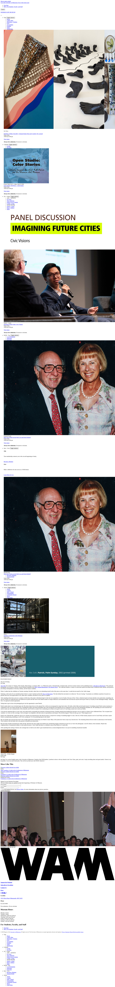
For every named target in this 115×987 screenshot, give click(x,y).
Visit (5, 17)
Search (2, 9)
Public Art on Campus (12, 202)
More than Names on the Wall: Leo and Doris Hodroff (17, 437)
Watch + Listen (10, 206)
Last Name (3, 786)
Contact (9, 590)
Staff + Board (10, 592)
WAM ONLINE (11, 205)
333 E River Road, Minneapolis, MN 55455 (11, 898)
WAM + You (7, 335)
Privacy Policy (20, 789)
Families (9, 26)
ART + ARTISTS (11, 198)
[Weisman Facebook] (2, 893)
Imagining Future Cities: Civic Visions (13, 324)
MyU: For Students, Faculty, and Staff (13, 6)
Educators (9, 338)
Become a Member (8, 461)
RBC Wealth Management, (46, 687)
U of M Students (11, 336)
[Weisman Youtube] (4, 893)
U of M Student (6, 789)
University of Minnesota (15, 932)
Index (8, 209)
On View (9, 147)
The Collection (10, 201)
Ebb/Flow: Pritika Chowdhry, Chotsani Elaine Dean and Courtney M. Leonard (23, 133)
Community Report (11, 594)
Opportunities (10, 593)
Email (2, 787)
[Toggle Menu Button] (1, 15)
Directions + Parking (12, 22)
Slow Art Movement (48, 694)
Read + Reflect (10, 208)
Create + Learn (10, 203)
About (5, 587)
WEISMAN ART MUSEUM (8, 12)
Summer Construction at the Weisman (13, 635)
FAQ (8, 23)
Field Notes (10, 597)
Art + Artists (7, 196)
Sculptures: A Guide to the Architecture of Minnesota (14, 774)
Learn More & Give (9, 475)
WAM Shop (10, 29)
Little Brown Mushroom (99, 685)
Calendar (6, 144)
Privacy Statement (66, 932)
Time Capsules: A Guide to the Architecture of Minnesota (15, 770)
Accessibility (10, 24)
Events (8, 146)
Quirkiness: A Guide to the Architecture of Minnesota (14, 778)
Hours (8, 19)
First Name (3, 784)
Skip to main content (6, 1)
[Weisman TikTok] (5, 893)
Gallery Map (10, 20)
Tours (8, 27)
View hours (6, 139)
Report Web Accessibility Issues (76, 932)
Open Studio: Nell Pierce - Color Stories (14, 185)
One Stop (6, 5)
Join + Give (7, 448)
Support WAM (10, 576)
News (8, 596)
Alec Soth (3, 685)
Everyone (9, 339)
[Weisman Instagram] (1, 893)
